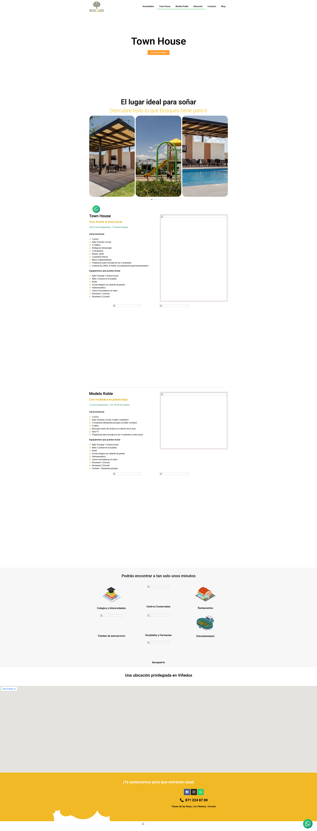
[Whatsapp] (201, 792)
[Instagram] (194, 792)
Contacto (212, 6)
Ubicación (198, 6)
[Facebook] (187, 792)
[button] (91, 156)
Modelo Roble (182, 6)
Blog (223, 6)
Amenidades (148, 6)
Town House (165, 6)
